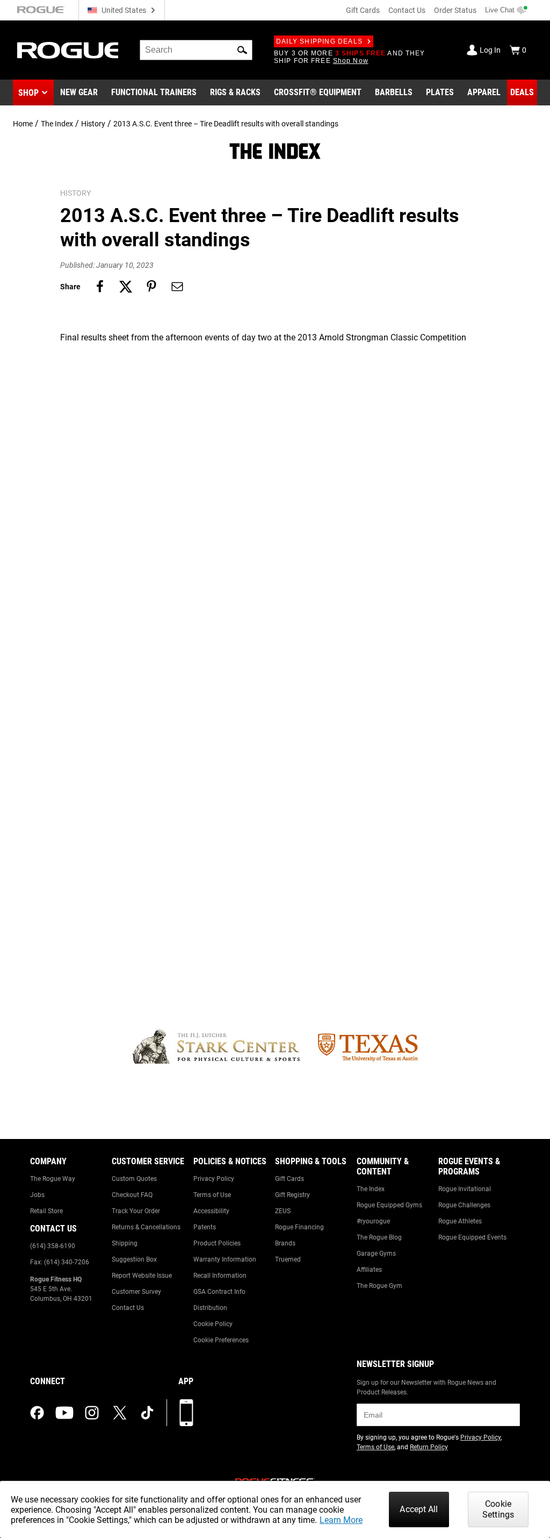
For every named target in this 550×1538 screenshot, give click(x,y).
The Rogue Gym (379, 1286)
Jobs (37, 1195)
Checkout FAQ (132, 1195)
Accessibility (211, 1211)
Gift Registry (292, 1195)
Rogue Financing (299, 1227)
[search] (196, 50)
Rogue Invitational (464, 1189)
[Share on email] (177, 286)
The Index (57, 123)
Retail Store (46, 1211)
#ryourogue (373, 1221)
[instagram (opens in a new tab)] (91, 1412)
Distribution (210, 1308)
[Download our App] (186, 1412)
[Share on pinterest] (151, 286)
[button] (242, 50)
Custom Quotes (134, 1179)
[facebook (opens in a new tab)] (37, 1412)
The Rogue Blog (379, 1237)
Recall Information (220, 1275)
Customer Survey (136, 1291)
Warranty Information (224, 1259)
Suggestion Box (134, 1259)
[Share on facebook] (99, 286)
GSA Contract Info (219, 1291)
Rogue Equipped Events (472, 1237)
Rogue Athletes (460, 1221)
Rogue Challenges (464, 1205)
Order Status (455, 10)
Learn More (341, 1520)
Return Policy (429, 1447)
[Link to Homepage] (67, 50)
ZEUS (283, 1211)
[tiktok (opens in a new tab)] (147, 1412)
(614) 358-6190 (52, 1246)
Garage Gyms (376, 1253)
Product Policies (217, 1243)
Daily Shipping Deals (319, 41)
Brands (285, 1243)
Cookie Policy (213, 1324)
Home (23, 123)
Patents (204, 1227)
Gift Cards (363, 10)
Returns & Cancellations (146, 1227)
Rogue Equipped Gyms (389, 1205)
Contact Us (406, 10)
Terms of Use (212, 1195)
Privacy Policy (213, 1179)
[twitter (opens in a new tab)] (119, 1412)
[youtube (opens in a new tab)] (64, 1412)
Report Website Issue (142, 1275)
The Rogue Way (52, 1179)
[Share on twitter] (125, 286)
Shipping (125, 1243)
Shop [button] (28, 93)
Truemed (288, 1259)
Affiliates (369, 1269)
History (93, 123)
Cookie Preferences (221, 1340)
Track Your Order (136, 1211)
